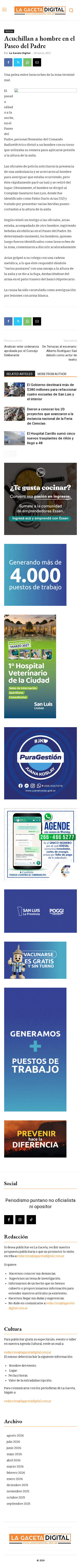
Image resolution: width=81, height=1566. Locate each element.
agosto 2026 (15, 1435)
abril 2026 (14, 1460)
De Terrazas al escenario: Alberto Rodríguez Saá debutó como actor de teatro (59, 353)
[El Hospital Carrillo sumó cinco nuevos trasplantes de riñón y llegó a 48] (14, 438)
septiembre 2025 (18, 1504)
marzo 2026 (15, 1466)
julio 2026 (13, 1442)
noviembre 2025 (18, 1491)
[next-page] (13, 453)
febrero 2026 (16, 1473)
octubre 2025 (16, 1497)
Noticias (9, 31)
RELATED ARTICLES (20, 374)
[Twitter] (18, 62)
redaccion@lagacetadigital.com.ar (40, 1256)
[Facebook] (8, 62)
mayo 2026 (14, 1454)
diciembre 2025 (17, 1485)
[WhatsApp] (27, 62)
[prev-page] (6, 453)
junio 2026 (14, 1448)
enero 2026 (15, 1479)
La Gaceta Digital (20, 52)
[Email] (37, 62)
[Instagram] (20, 1219)
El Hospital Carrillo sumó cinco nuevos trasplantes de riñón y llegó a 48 (51, 438)
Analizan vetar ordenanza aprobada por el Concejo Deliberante (21, 351)
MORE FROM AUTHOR (52, 374)
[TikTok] (31, 1219)
